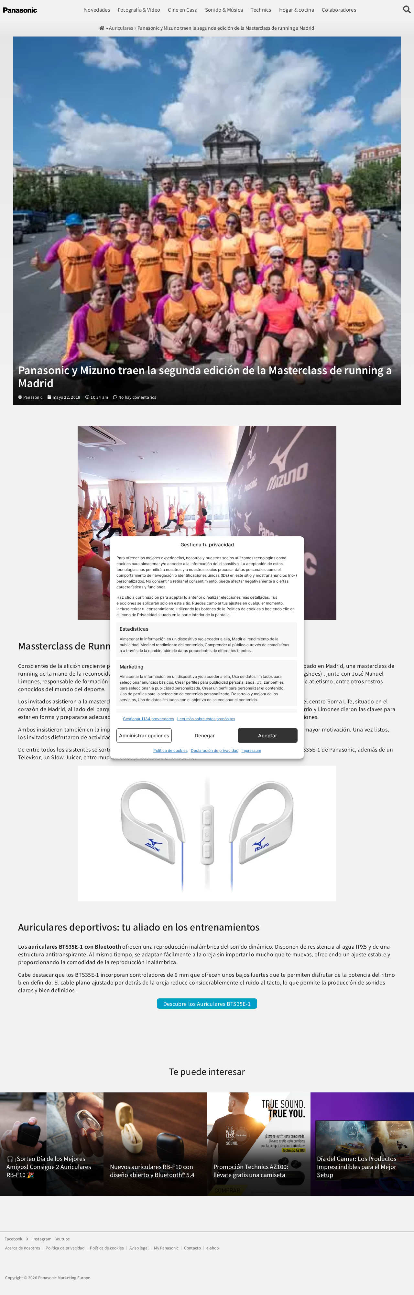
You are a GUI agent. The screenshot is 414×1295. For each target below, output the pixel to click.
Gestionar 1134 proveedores (148, 718)
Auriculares (121, 28)
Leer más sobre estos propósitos (206, 718)
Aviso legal (138, 1248)
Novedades (97, 9)
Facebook (13, 1239)
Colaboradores (339, 9)
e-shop (212, 1248)
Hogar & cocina (296, 9)
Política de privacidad (65, 1248)
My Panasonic (166, 1248)
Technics (261, 9)
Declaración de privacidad (214, 750)
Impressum (251, 750)
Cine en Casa (182, 9)
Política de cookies (170, 750)
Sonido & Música (224, 9)
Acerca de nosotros (22, 1248)
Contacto (192, 1248)
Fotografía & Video (139, 9)
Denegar (205, 735)
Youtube (62, 1239)
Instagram (41, 1239)
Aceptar (267, 735)
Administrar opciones (144, 735)
